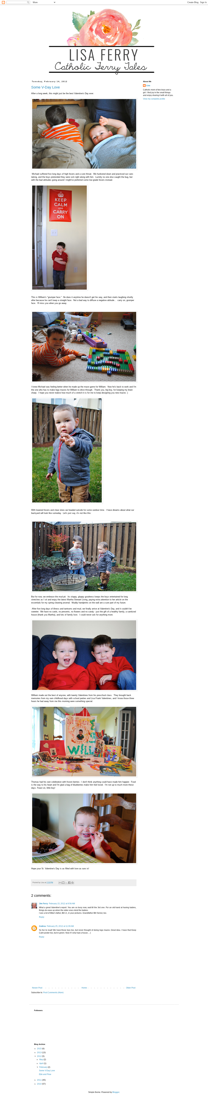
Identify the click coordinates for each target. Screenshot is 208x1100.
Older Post (130, 988)
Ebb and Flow (45, 1074)
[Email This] (60, 882)
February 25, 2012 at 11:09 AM (60, 926)
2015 (39, 1048)
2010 (39, 1084)
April (41, 1063)
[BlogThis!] (63, 882)
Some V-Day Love (45, 87)
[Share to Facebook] (69, 882)
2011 (39, 1080)
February (43, 1067)
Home (84, 988)
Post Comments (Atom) (53, 992)
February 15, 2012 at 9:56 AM (62, 903)
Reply (41, 917)
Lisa (148, 85)
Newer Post (37, 988)
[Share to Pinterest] (72, 882)
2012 (39, 1056)
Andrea (42, 926)
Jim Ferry (43, 903)
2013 (39, 1052)
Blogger (115, 1092)
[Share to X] (66, 882)
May (41, 1059)
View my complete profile (154, 99)
